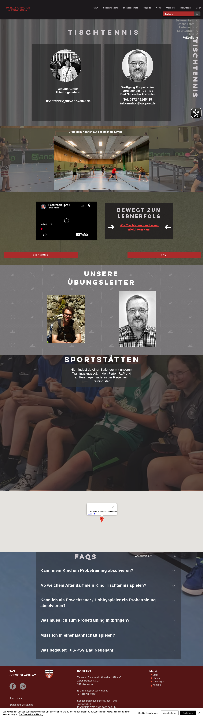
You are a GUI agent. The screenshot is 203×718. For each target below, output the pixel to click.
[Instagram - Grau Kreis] (23, 686)
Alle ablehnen (169, 712)
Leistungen (158, 681)
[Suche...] (197, 13)
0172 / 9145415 (141, 99)
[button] (111, 7)
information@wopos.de (137, 103)
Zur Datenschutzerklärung (31, 714)
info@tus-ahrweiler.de (96, 690)
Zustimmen (188, 712)
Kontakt (157, 685)
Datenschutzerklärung (21, 705)
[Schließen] (199, 713)
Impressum (16, 698)
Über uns (157, 678)
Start (155, 675)
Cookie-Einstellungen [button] (148, 712)
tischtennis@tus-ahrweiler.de (68, 101)
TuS (12, 671)
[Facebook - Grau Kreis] (13, 686)
